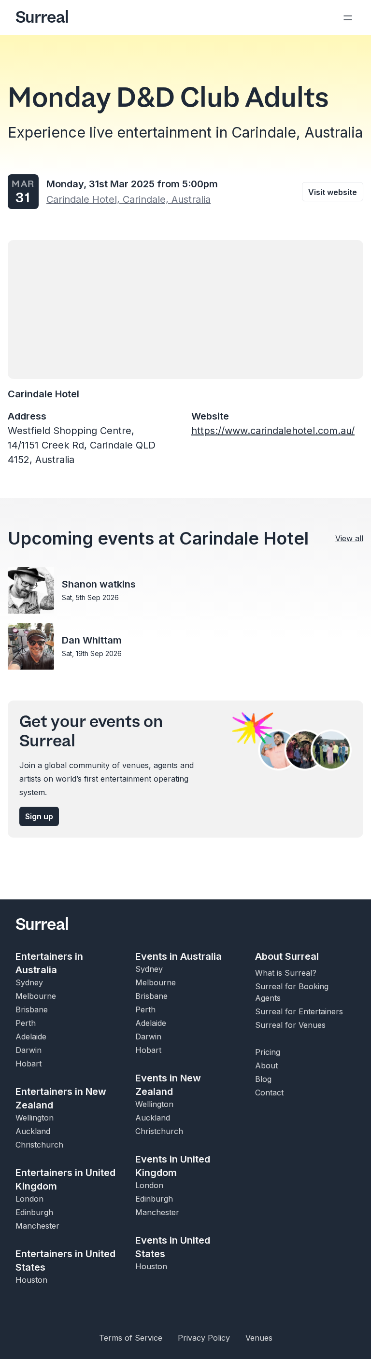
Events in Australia (178, 956)
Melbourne (35, 996)
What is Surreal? (285, 973)
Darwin (28, 1050)
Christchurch (39, 1144)
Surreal (42, 17)
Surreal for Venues (290, 1025)
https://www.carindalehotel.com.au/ (273, 430)
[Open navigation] (348, 17)
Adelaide (30, 1036)
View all (349, 538)
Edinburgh (34, 1212)
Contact (269, 1092)
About (266, 1065)
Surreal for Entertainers (299, 1011)
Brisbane (31, 1009)
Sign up (39, 816)
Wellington (34, 1117)
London (29, 1199)
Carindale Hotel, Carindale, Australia (128, 199)
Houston (31, 1280)
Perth (25, 1023)
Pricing (267, 1052)
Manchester (37, 1226)
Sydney (29, 982)
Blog (263, 1079)
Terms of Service (130, 1338)
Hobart (28, 1063)
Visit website (332, 192)
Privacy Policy (204, 1338)
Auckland (32, 1131)
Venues (258, 1338)
